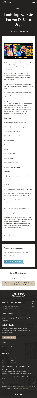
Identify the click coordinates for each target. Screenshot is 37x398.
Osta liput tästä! (8, 213)
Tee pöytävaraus (9, 337)
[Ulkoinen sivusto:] (9, 235)
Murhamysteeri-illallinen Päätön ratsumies (16, 252)
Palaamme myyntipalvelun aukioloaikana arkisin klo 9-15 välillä (18, 283)
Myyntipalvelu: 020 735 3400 (10, 307)
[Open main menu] (34, 2)
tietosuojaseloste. (25, 388)
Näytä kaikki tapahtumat (13, 261)
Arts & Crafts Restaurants (20, 386)
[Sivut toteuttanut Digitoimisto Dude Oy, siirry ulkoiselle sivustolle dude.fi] (18, 394)
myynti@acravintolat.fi (9, 309)
